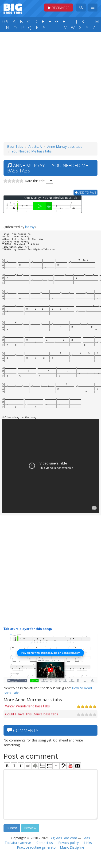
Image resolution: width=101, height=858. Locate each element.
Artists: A (35, 146)
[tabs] (63, 765)
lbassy (30, 227)
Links (88, 842)
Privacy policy (68, 842)
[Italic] (14, 765)
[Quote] (56, 765)
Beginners (60, 8)
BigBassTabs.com (63, 838)
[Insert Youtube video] (70, 765)
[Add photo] (77, 765)
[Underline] (21, 765)
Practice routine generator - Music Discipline (50, 847)
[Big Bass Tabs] (13, 8)
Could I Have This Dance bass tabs (31, 714)
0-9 (5, 21)
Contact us (44, 842)
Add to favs (87, 193)
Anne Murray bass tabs (64, 146)
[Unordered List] (49, 765)
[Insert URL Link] (28, 765)
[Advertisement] (50, 85)
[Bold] (7, 765)
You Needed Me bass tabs (32, 151)
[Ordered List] (42, 765)
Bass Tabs (15, 146)
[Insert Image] (35, 765)
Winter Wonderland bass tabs (27, 706)
